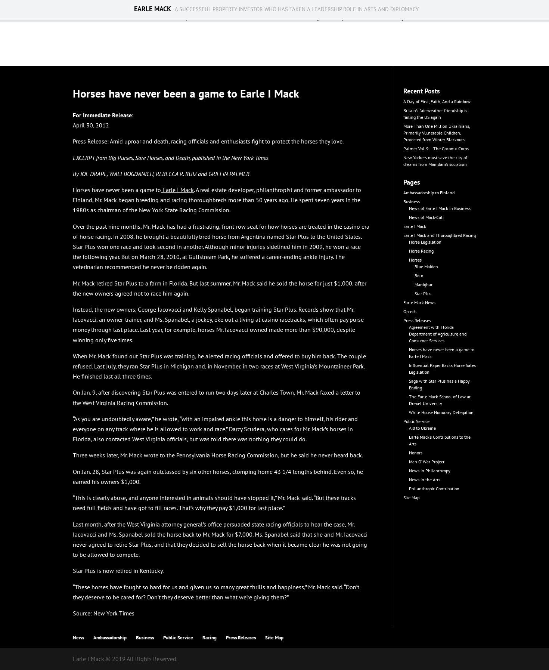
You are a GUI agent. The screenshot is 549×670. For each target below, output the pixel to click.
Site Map (411, 497)
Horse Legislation (425, 242)
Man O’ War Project (426, 461)
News (78, 638)
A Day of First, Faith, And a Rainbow (437, 101)
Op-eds (409, 311)
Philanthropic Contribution (434, 488)
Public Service (416, 421)
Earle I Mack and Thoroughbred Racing (439, 235)
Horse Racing (421, 251)
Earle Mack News (419, 302)
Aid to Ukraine (422, 428)
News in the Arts (424, 479)
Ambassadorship (110, 638)
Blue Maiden (426, 266)
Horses (415, 260)
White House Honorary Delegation (441, 412)
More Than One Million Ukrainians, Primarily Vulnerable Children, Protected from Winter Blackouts (436, 132)
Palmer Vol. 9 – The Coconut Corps (436, 148)
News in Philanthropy (429, 470)
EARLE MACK (152, 9)
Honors (415, 453)
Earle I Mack (178, 190)
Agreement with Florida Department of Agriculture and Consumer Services (437, 333)
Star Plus (423, 293)
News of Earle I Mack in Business (440, 208)
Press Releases (417, 320)
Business (411, 201)
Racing (209, 638)
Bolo (419, 275)
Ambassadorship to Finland (429, 192)
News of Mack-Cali (426, 217)
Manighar (423, 284)
